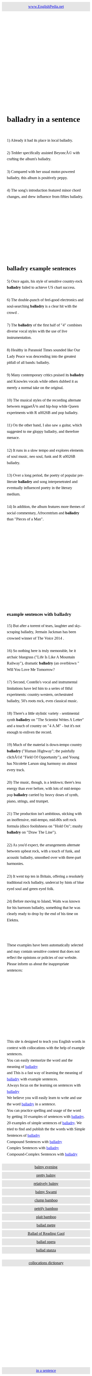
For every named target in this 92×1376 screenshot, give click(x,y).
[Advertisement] (46, 57)
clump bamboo (46, 1200)
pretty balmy (46, 1175)
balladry (31, 1067)
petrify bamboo (46, 1208)
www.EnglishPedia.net (46, 6)
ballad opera (46, 1242)
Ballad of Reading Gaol (46, 1233)
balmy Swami (46, 1192)
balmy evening (46, 1167)
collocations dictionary (46, 1263)
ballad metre (46, 1225)
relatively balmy (46, 1183)
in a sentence (46, 1370)
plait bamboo (46, 1217)
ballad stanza (46, 1250)
